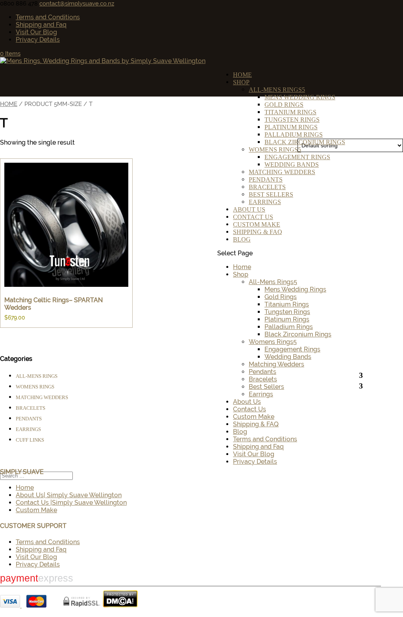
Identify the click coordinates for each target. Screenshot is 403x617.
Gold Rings (283, 104)
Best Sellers (271, 194)
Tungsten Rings (292, 119)
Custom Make (256, 224)
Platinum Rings (291, 127)
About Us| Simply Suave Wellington (69, 495)
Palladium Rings (293, 134)
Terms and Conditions (48, 17)
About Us (249, 209)
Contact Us (253, 217)
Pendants (266, 179)
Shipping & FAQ (257, 232)
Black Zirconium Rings (304, 142)
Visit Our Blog (36, 32)
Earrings (265, 202)
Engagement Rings (297, 157)
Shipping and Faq (41, 24)
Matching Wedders (282, 172)
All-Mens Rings (275, 89)
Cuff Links (30, 440)
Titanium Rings (290, 112)
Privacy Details (38, 39)
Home (242, 74)
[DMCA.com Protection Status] (120, 605)
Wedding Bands (291, 164)
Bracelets (267, 187)
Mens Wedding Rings (299, 97)
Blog (242, 239)
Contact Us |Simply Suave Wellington (71, 502)
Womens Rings (273, 149)
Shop (241, 82)
